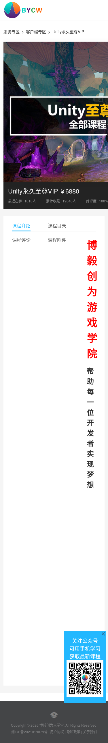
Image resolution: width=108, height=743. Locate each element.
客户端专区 (36, 31)
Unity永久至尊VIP (68, 31)
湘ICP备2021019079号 (29, 731)
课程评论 (21, 240)
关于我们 (90, 731)
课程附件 (57, 240)
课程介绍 (21, 225)
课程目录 (57, 225)
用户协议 (57, 731)
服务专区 (11, 31)
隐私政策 (73, 731)
